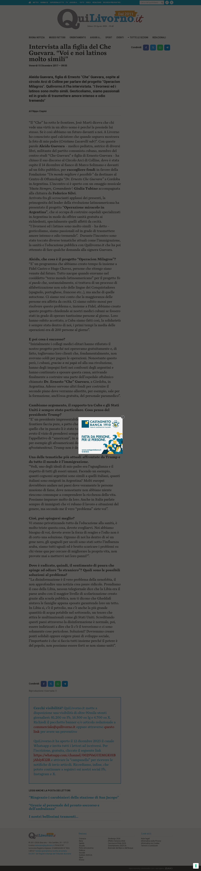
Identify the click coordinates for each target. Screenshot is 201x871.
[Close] (123, 417)
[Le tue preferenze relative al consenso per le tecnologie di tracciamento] (196, 866)
